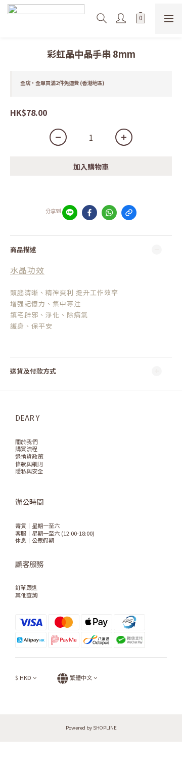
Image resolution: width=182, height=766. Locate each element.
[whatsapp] (109, 212)
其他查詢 (26, 595)
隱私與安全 (29, 471)
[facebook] (89, 212)
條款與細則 (29, 464)
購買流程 (26, 449)
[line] (69, 212)
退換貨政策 (29, 456)
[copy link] (128, 212)
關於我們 (26, 441)
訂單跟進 (26, 587)
